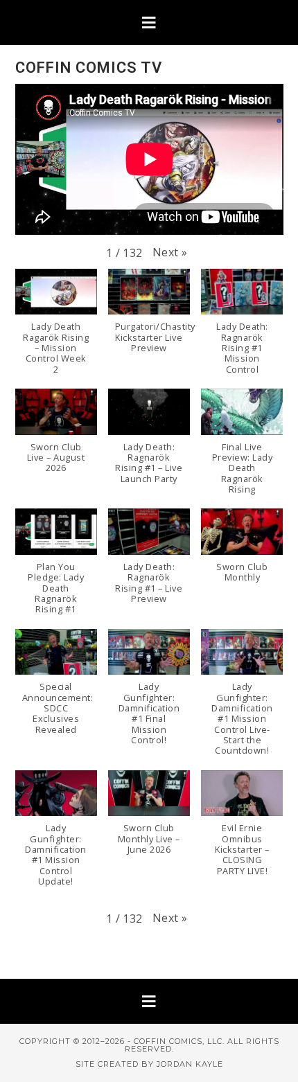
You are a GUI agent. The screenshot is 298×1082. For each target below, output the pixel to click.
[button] (149, 22)
